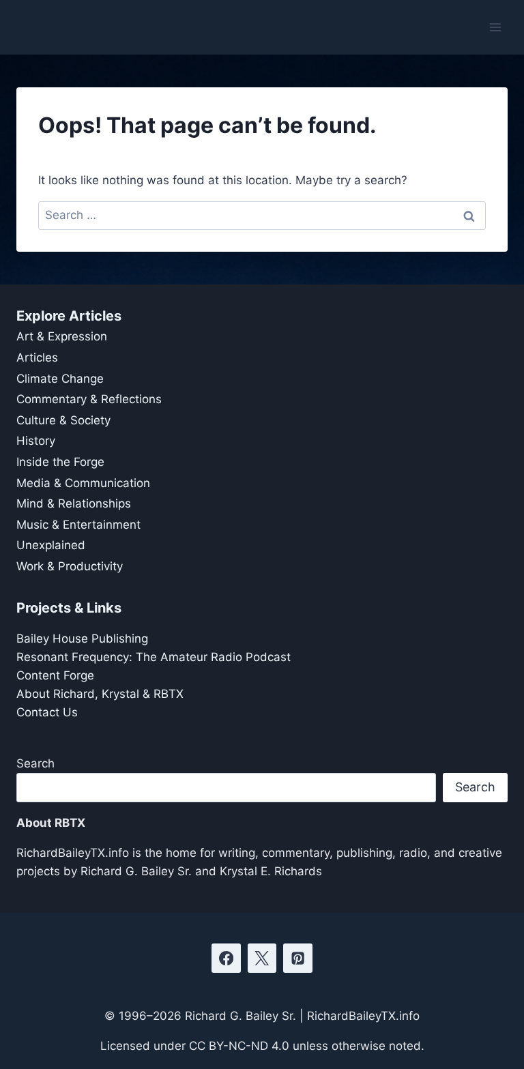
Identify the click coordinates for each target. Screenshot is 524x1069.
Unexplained (50, 545)
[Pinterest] (297, 958)
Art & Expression (61, 336)
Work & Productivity (69, 566)
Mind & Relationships (73, 503)
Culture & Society (63, 420)
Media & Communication (83, 483)
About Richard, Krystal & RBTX (100, 694)
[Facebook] (226, 958)
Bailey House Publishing (82, 638)
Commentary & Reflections (89, 399)
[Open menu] (495, 27)
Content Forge (55, 675)
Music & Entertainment (78, 524)
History (35, 441)
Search (35, 763)
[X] (262, 958)
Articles (37, 357)
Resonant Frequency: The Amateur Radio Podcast (153, 657)
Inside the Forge (60, 462)
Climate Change (60, 378)
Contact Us (47, 712)
